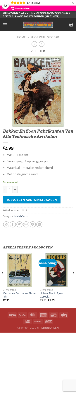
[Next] (73, 280)
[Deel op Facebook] (13, 224)
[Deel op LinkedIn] (39, 224)
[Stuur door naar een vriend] (26, 224)
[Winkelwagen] (71, 24)
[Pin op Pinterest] (33, 224)
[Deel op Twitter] (19, 224)
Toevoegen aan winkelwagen (31, 200)
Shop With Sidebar (44, 37)
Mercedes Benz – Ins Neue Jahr (19, 295)
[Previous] (2, 280)
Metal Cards (20, 216)
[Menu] (5, 24)
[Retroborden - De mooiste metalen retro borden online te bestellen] (38, 25)
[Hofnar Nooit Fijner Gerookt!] (56, 270)
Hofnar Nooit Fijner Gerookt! (51, 295)
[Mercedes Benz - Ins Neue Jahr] (19, 270)
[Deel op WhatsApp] (6, 224)
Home (21, 37)
